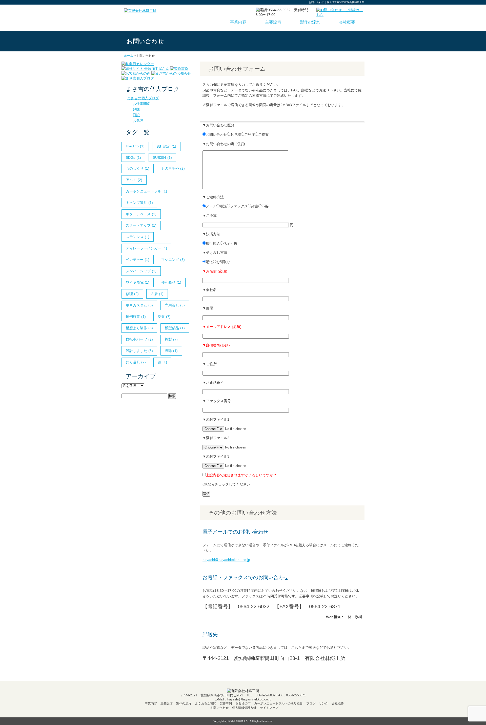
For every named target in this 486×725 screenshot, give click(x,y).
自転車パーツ (139, 339)
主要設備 (273, 22)
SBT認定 (166, 146)
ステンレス (137, 237)
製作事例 (226, 703)
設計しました (139, 351)
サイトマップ (269, 707)
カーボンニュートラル (146, 191)
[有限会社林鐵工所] (140, 11)
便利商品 (171, 282)
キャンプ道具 (139, 203)
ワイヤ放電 (137, 282)
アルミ (134, 180)
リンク (323, 703)
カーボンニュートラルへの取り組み (278, 703)
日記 (136, 115)
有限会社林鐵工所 (238, 721)
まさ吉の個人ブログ (143, 98)
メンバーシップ (141, 271)
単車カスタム (139, 305)
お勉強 (138, 121)
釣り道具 (136, 362)
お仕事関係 (141, 104)
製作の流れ (310, 22)
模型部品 (175, 328)
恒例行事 (136, 317)
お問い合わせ (219, 707)
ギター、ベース (141, 214)
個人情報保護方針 (244, 707)
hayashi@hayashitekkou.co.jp (226, 560)
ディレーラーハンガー (146, 248)
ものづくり (137, 168)
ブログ (310, 703)
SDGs (133, 157)
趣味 (136, 109)
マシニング (173, 260)
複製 (171, 339)
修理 (132, 294)
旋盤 (164, 317)
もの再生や (173, 168)
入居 (157, 294)
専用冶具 (175, 305)
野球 (171, 351)
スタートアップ (141, 225)
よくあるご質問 (205, 703)
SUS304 (162, 157)
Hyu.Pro (135, 146)
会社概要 (347, 22)
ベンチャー (137, 260)
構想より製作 (139, 328)
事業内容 (238, 22)
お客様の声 (243, 703)
